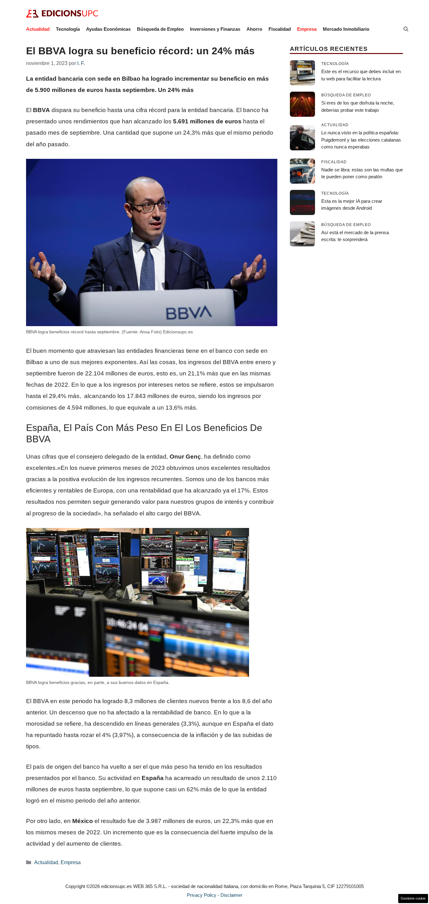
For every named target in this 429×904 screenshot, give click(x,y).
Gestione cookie (413, 898)
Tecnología (68, 29)
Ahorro (254, 29)
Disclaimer (231, 895)
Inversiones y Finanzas (215, 29)
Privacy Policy (201, 895)
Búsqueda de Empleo (160, 29)
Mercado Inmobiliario (346, 29)
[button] (405, 29)
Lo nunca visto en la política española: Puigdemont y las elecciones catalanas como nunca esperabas (361, 139)
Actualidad (38, 29)
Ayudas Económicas (108, 29)
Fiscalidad (280, 29)
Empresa (307, 29)
